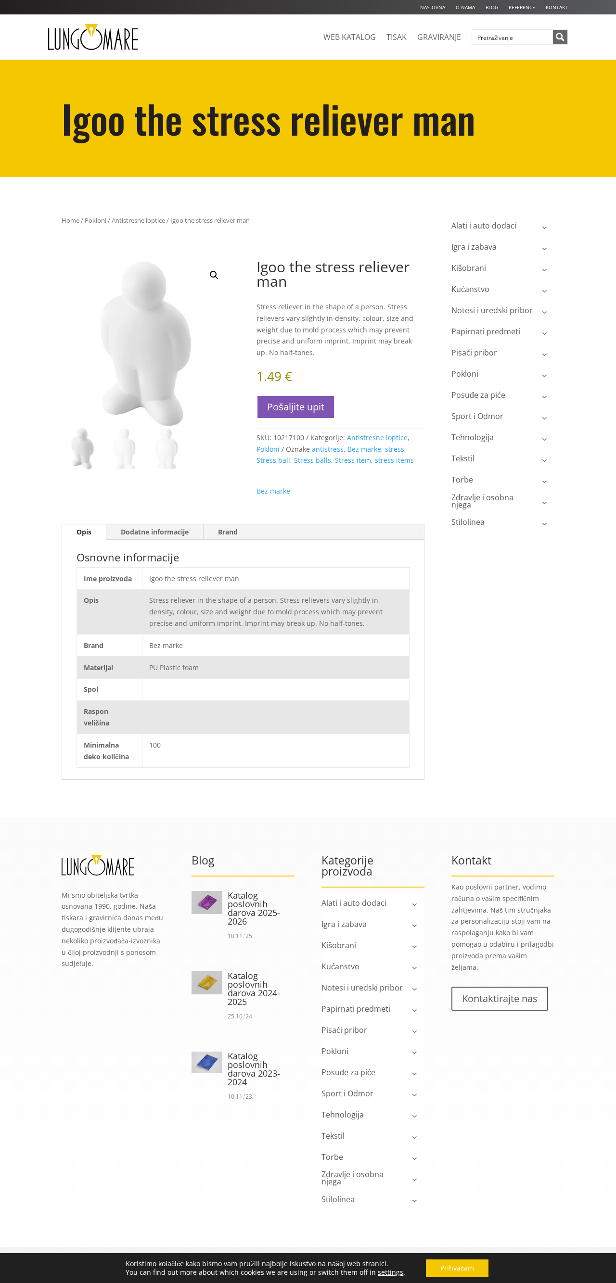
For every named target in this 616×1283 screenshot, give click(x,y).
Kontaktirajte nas (500, 998)
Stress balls (312, 460)
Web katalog (349, 37)
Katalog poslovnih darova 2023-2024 (254, 1069)
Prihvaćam (457, 1267)
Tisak (396, 37)
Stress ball (273, 460)
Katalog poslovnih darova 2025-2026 (254, 908)
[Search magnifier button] (560, 37)
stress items (394, 460)
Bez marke (364, 449)
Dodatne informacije (155, 531)
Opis (84, 531)
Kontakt (557, 7)
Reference (522, 7)
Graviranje (439, 37)
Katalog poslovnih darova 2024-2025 (254, 988)
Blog (492, 7)
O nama (465, 7)
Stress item (353, 460)
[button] (214, 275)
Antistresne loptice (138, 220)
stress (394, 449)
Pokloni (95, 220)
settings (390, 1272)
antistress (328, 449)
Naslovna (432, 7)
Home (70, 220)
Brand (228, 531)
